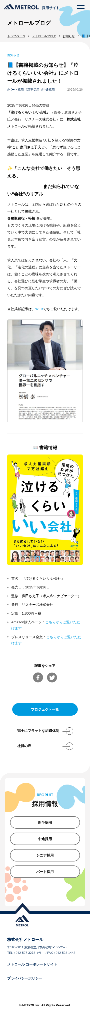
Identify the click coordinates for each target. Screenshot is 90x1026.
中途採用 (49, 89)
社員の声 (24, 746)
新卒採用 (33, 89)
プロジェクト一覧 (45, 709)
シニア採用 (45, 855)
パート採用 (16, 89)
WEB (39, 309)
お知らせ (13, 55)
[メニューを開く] (80, 7)
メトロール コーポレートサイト (32, 964)
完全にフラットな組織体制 (38, 731)
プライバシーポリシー (24, 978)
